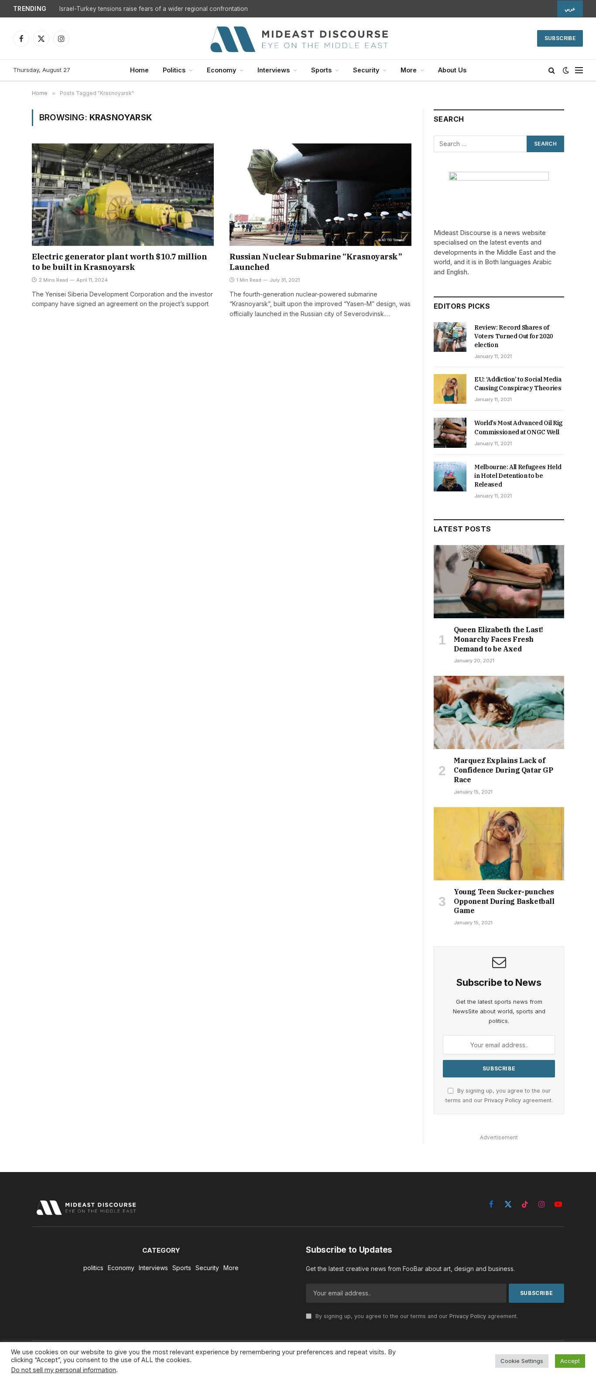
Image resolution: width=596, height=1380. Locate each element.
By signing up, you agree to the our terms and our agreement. (416, 1316)
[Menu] (579, 70)
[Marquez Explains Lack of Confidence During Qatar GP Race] (499, 712)
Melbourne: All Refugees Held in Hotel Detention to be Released (517, 475)
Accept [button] (570, 1360)
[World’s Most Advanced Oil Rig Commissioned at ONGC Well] (450, 432)
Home (139, 70)
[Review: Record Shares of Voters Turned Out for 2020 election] (450, 337)
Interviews (273, 70)
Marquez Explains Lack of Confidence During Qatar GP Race (503, 770)
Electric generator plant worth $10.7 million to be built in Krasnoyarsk (119, 262)
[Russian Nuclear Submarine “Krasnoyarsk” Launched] (320, 194)
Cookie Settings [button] (521, 1360)
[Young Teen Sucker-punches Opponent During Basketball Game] (499, 843)
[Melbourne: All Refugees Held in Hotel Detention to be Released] (450, 476)
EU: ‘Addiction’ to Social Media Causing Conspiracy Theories (518, 383)
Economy (221, 70)
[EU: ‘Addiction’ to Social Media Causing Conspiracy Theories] (450, 389)
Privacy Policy (502, 1100)
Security (366, 70)
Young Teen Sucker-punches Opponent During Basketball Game (504, 901)
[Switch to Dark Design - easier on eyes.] (566, 70)
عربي (570, 9)
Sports (321, 70)
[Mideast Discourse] (298, 38)
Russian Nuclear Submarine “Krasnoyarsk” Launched (315, 262)
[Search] (552, 70)
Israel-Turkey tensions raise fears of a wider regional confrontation (153, 8)
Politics (174, 70)
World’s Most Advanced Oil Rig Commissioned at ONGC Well (518, 427)
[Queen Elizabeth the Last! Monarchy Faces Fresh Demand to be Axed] (499, 581)
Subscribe (560, 38)
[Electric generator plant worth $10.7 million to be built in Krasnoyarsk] (123, 194)
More (409, 70)
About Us (452, 70)
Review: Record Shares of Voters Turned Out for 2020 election (513, 336)
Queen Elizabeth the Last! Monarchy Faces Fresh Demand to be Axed (498, 639)
